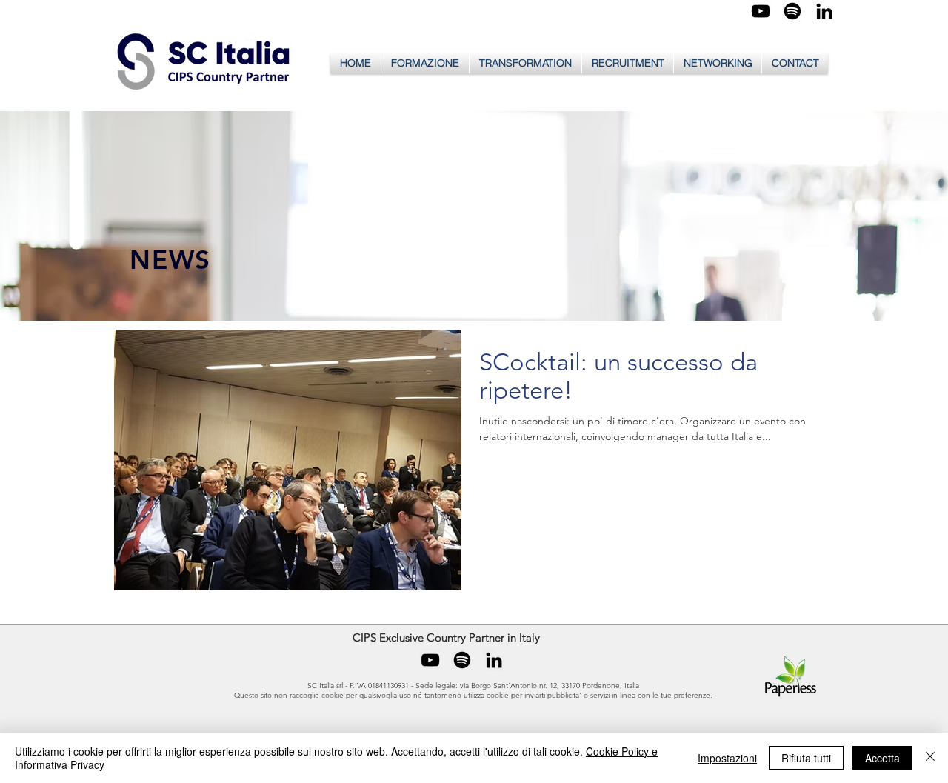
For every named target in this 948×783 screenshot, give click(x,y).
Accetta (882, 757)
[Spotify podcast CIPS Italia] (792, 11)
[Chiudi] (930, 757)
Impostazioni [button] (727, 757)
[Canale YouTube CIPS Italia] (761, 11)
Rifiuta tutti (806, 757)
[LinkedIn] (824, 11)
